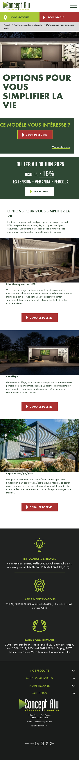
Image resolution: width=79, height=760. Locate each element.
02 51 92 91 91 (41, 725)
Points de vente (19, 17)
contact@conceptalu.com (42, 721)
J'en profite (41, 191)
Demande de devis (36, 134)
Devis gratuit (56, 17)
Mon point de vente (61, 147)
